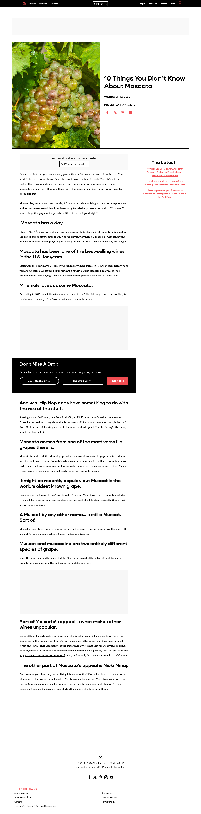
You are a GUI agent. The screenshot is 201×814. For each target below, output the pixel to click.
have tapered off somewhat (54, 270)
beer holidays (32, 241)
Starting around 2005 (31, 417)
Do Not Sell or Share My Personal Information (100, 767)
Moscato (104, 179)
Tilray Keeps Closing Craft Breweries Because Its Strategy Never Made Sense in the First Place (165, 193)
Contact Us (107, 793)
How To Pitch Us (110, 797)
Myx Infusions (73, 679)
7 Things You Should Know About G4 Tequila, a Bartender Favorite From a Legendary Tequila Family (165, 172)
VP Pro (142, 3)
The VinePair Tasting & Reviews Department (35, 806)
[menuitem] (24, 4)
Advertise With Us (22, 797)
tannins (119, 461)
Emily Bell (123, 97)
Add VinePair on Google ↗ (74, 164)
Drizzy (108, 427)
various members (98, 529)
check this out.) (28, 193)
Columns (43, 3)
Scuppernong (84, 563)
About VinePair (21, 793)
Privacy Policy (108, 802)
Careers (18, 802)
